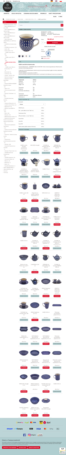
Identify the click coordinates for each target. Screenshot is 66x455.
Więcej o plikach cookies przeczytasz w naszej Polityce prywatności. (15, 444)
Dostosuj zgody (22, 447)
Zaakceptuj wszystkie (34, 447)
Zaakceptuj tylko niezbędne (9, 447)
